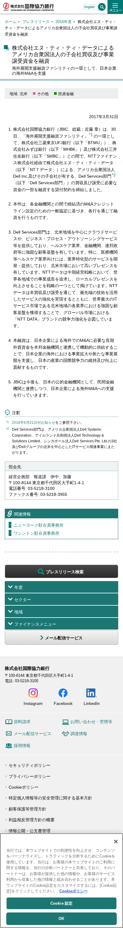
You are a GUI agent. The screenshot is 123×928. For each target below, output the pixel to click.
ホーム (10, 21)
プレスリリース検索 (65, 571)
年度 (18, 587)
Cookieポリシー (24, 787)
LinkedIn (92, 703)
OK (61, 918)
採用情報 (22, 745)
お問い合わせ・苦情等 (91, 721)
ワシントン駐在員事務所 (36, 533)
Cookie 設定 (61, 903)
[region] (61, 880)
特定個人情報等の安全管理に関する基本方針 (50, 798)
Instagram (33, 703)
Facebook (63, 703)
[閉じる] (115, 841)
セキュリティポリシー (29, 765)
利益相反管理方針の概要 (32, 819)
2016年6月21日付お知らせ (33, 422)
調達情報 (78, 733)
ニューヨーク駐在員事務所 (38, 525)
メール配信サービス (32, 733)
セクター (22, 599)
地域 (18, 611)
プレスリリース (36, 21)
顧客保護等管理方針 (27, 809)
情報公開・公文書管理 (29, 830)
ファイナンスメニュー (35, 624)
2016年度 (64, 21)
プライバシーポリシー (29, 776)
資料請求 (22, 721)
